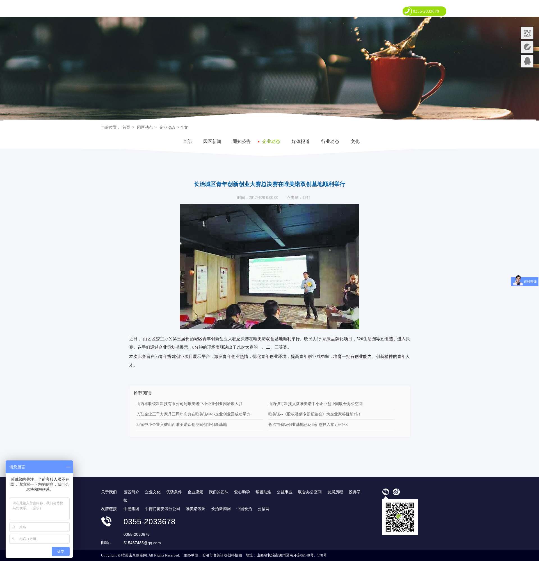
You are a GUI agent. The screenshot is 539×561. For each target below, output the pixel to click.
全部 (187, 141)
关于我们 (109, 492)
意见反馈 (527, 47)
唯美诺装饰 (195, 509)
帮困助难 (263, 492)
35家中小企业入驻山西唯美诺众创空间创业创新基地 (181, 425)
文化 (355, 141)
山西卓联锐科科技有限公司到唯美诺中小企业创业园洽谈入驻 (189, 404)
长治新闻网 (221, 509)
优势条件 (174, 492)
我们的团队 (219, 492)
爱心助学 (242, 492)
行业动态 (330, 141)
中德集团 (131, 509)
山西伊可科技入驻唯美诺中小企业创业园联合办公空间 (315, 404)
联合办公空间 (310, 492)
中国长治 (244, 509)
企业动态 (167, 127)
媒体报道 (301, 141)
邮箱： (107, 542)
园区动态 (145, 127)
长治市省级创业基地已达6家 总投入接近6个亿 (308, 425)
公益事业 (285, 492)
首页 (126, 127)
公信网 (264, 509)
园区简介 (131, 492)
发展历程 (335, 492)
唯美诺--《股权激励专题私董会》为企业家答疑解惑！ (315, 414)
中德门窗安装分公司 (162, 509)
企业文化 (153, 492)
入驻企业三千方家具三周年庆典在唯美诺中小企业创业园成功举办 (193, 414)
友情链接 (109, 509)
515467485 (527, 61)
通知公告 (242, 141)
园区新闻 (212, 141)
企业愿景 (195, 492)
